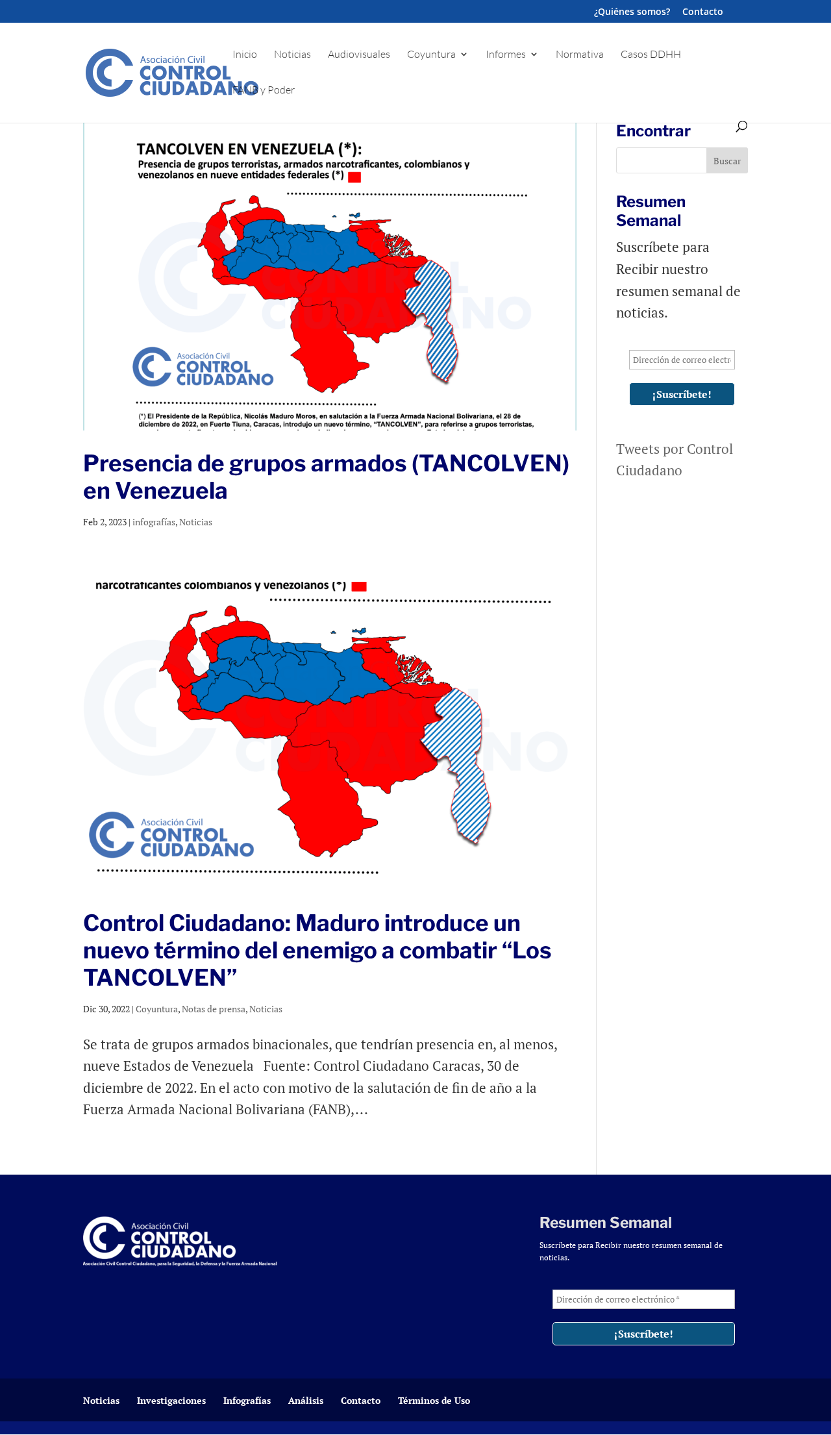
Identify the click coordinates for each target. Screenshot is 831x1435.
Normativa (580, 54)
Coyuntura (431, 54)
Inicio (244, 54)
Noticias (292, 54)
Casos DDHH (651, 54)
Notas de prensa (213, 1009)
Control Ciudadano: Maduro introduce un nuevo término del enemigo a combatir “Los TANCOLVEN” (317, 950)
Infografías (247, 1400)
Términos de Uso (434, 1400)
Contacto (702, 12)
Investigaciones (171, 1400)
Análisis (305, 1400)
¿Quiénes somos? (632, 12)
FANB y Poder (263, 90)
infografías (153, 522)
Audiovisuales (359, 54)
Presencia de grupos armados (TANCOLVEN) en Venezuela (326, 477)
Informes (506, 54)
